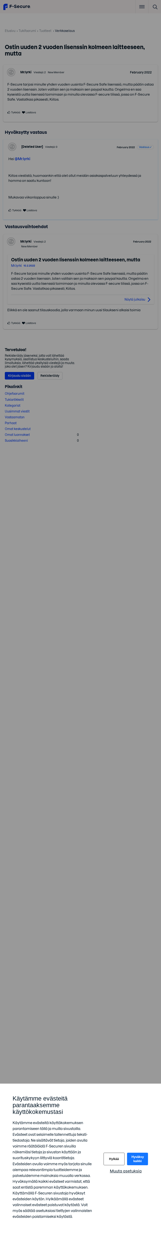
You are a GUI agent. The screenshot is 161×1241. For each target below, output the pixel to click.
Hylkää (114, 1159)
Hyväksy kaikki (137, 1159)
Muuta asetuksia (126, 1171)
